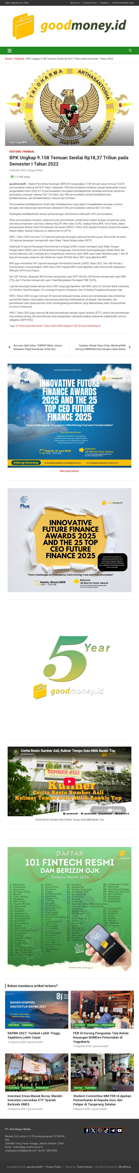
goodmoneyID (35, 1042)
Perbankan (108, 1025)
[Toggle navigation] (9, 51)
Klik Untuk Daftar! (69, 471)
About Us (75, 3)
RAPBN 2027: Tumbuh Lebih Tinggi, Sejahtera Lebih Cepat (34, 1035)
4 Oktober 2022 (17, 170)
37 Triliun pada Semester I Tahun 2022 (36, 325)
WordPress (125, 1166)
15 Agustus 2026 (17, 1042)
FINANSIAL (29, 151)
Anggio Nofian (35, 170)
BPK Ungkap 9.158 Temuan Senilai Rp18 (79, 325)
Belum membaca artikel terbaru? (32, 986)
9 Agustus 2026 (81, 1109)
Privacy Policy (90, 3)
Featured (15, 151)
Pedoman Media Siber (123, 3)
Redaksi (104, 3)
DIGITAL (78, 1088)
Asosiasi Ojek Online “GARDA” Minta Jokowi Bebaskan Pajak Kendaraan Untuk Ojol (38, 347)
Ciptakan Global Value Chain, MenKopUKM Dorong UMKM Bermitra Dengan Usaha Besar (100, 347)
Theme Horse (84, 1166)
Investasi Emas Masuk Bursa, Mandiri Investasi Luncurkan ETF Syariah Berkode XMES (35, 1100)
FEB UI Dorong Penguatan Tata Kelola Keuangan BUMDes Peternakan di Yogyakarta (100, 1037)
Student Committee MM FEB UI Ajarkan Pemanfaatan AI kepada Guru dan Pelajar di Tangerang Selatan (102, 1100)
